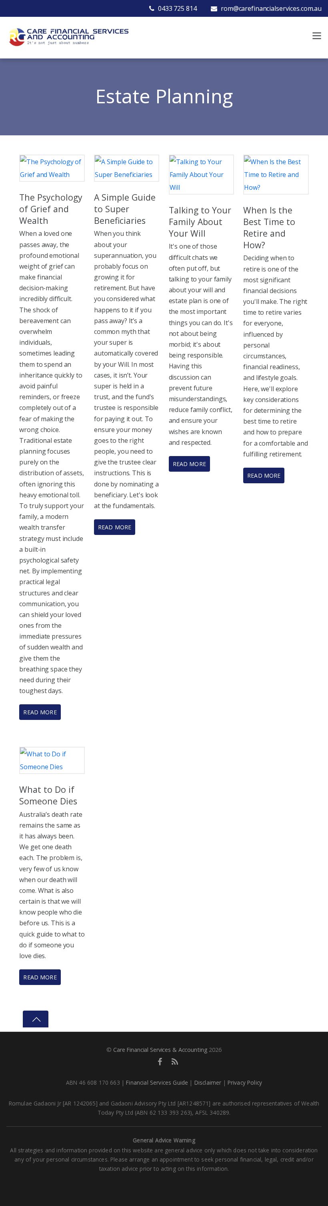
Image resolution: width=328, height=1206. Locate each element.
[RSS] (174, 1061)
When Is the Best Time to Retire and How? (269, 227)
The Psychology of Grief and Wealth (50, 208)
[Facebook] (160, 1061)
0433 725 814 (176, 8)
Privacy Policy (245, 1082)
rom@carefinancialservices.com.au (270, 8)
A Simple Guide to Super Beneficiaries (125, 208)
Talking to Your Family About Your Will (200, 221)
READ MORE (39, 712)
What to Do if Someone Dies (48, 795)
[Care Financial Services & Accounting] (68, 36)
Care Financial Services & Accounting (160, 1049)
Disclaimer (208, 1082)
